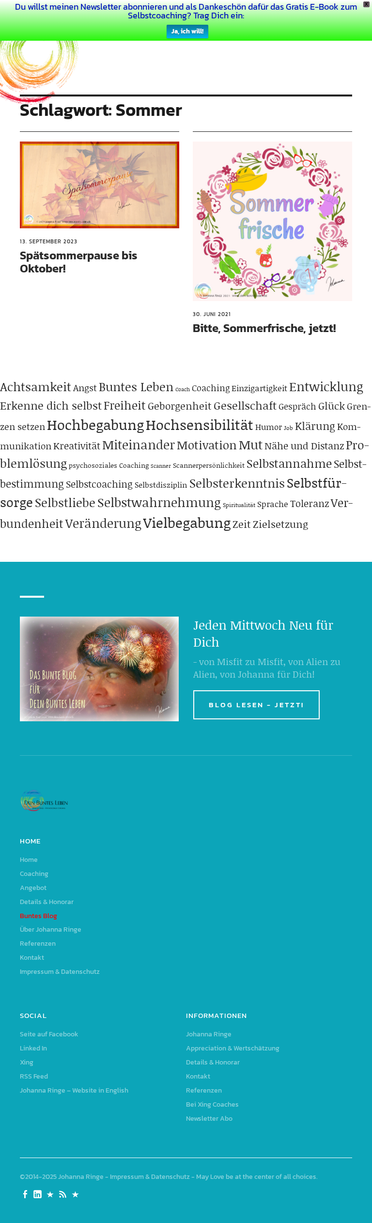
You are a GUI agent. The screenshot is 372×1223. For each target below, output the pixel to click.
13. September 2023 (49, 241)
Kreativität (76, 445)
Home (29, 860)
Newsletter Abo (209, 1118)
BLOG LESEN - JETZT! (256, 704)
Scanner (161, 466)
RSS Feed (34, 1076)
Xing (26, 1062)
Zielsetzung (280, 524)
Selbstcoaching (99, 484)
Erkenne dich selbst (51, 405)
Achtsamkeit (35, 386)
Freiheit (125, 405)
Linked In (33, 1048)
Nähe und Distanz (304, 445)
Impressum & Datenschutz (60, 972)
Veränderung (103, 523)
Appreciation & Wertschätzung (232, 1048)
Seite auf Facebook (49, 1034)
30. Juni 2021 (212, 314)
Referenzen (38, 943)
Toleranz (309, 503)
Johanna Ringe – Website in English (74, 1090)
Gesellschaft (245, 405)
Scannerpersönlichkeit (209, 465)
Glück (331, 405)
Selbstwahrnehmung (159, 502)
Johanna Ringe (209, 1034)
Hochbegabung (95, 424)
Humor (268, 426)
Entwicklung (326, 386)
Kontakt (32, 958)
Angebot (33, 888)
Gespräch (297, 406)
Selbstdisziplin (161, 484)
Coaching (211, 387)
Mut (251, 444)
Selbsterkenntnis (237, 483)
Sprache (272, 503)
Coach (182, 389)
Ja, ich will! (187, 31)
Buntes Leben (136, 386)
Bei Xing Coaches (212, 1104)
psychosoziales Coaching (109, 465)
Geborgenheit (180, 405)
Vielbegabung (187, 522)
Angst (85, 387)
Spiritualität (239, 505)
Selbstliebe (65, 502)
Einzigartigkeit (259, 388)
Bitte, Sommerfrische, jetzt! (264, 327)
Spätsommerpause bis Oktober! (79, 261)
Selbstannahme (289, 463)
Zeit (241, 524)
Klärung (315, 425)
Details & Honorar (47, 902)
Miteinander (138, 444)
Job (288, 428)
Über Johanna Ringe (50, 929)
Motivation (207, 445)
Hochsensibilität (199, 424)
